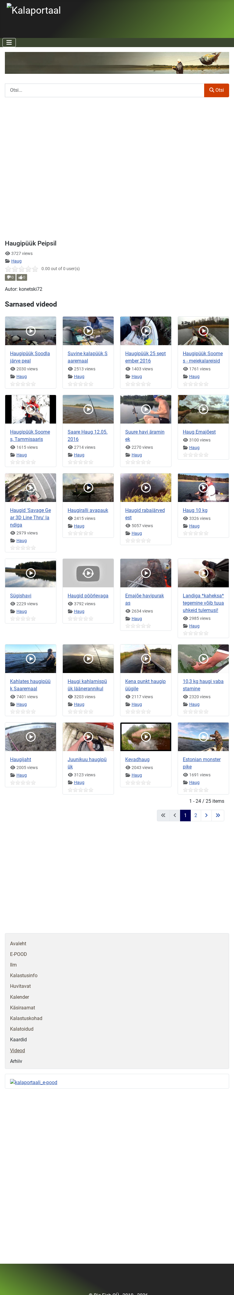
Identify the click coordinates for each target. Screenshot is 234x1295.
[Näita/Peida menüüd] (9, 42)
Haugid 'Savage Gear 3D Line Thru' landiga (30, 517)
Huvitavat (20, 986)
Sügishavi (20, 596)
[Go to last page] (217, 815)
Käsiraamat (22, 1008)
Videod (17, 1050)
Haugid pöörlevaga (88, 596)
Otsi (219, 90)
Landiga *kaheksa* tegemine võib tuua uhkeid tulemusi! (203, 603)
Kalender (19, 997)
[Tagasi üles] (223, 1283)
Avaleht (18, 943)
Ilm (13, 965)
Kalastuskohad (26, 1018)
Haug (16, 261)
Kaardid (18, 1040)
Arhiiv (16, 1061)
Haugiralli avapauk (88, 510)
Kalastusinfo (23, 975)
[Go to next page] (206, 815)
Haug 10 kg (195, 510)
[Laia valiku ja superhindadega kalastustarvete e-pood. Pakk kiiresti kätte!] (33, 1082)
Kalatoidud (22, 1029)
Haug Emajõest (199, 432)
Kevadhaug (137, 759)
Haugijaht (20, 759)
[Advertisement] (117, 880)
